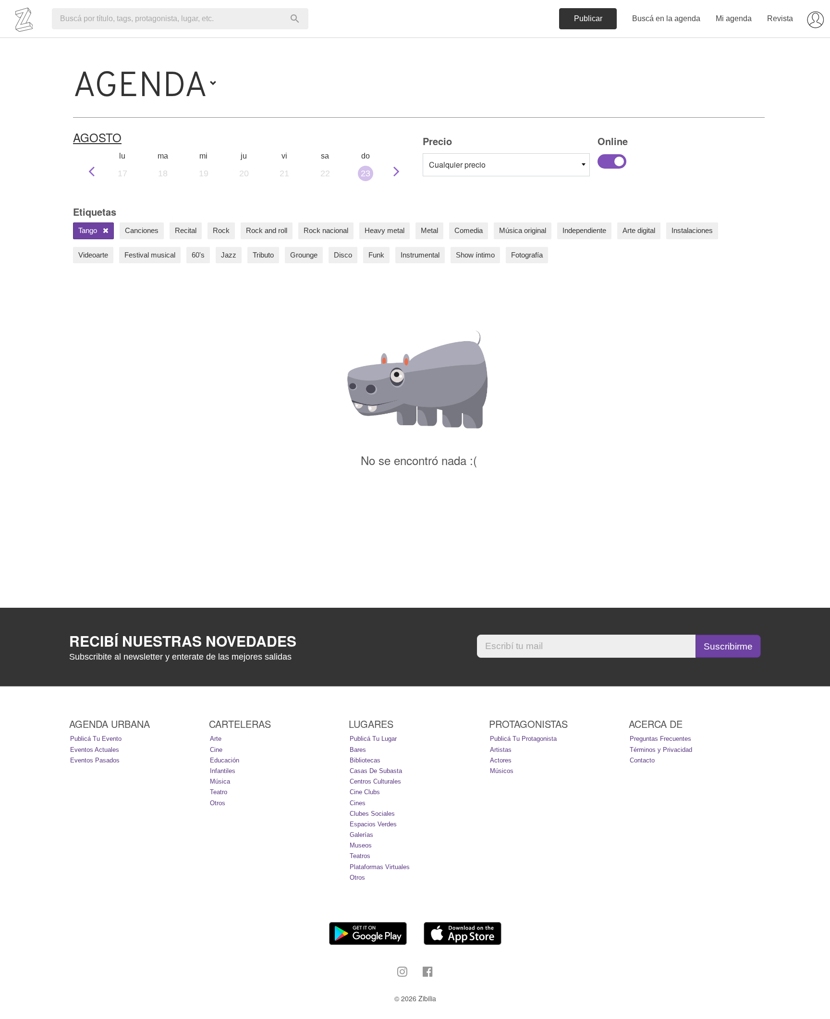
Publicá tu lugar (373, 738)
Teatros (360, 855)
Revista (780, 18)
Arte (215, 738)
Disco (343, 255)
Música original (522, 230)
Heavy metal (384, 230)
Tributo (263, 255)
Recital (185, 230)
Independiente (584, 230)
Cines (358, 803)
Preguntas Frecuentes (660, 738)
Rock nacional (326, 230)
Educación (224, 760)
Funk (376, 255)
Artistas (501, 749)
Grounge (303, 255)
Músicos (501, 770)
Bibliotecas (365, 760)
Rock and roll (266, 230)
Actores (501, 760)
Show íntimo (475, 255)
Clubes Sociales (372, 813)
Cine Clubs (365, 792)
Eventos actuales (94, 749)
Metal (429, 230)
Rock (221, 230)
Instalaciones (692, 230)
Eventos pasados (95, 760)
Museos (361, 845)
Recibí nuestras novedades (182, 641)
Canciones (142, 230)
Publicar (588, 18)
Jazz (228, 255)
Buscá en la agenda (666, 18)
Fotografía (527, 255)
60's (198, 255)
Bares (358, 749)
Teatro (218, 792)
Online (612, 161)
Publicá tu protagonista (523, 738)
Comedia (468, 230)
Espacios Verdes (373, 824)
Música (220, 781)
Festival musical (149, 255)
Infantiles (222, 770)
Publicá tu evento (96, 738)
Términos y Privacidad (661, 749)
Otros (217, 803)
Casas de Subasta (376, 770)
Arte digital (638, 230)
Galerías (361, 834)
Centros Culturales (375, 781)
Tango (88, 230)
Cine (216, 749)
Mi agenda (734, 18)
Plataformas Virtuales (380, 867)
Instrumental (420, 255)
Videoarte (93, 255)
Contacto (642, 760)
